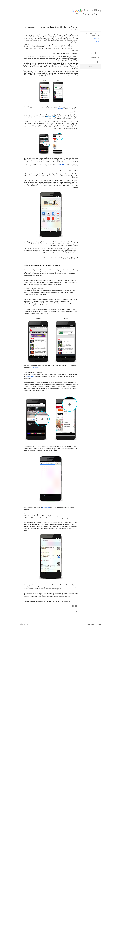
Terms (88, 624)
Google (98, 624)
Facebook (96, 38)
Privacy (93, 624)
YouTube (97, 44)
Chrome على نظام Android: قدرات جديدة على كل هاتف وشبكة (51, 27)
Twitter (97, 41)
